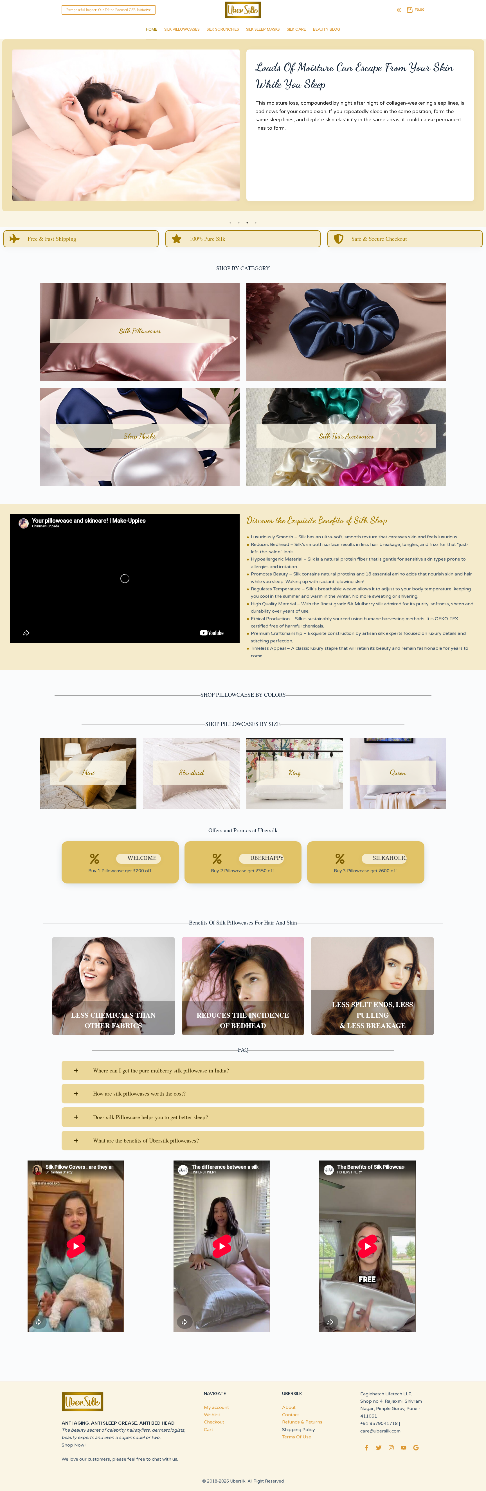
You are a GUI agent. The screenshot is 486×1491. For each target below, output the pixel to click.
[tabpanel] (243, 129)
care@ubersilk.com (380, 1431)
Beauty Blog (326, 29)
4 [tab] (255, 223)
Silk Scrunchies (223, 29)
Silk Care (296, 29)
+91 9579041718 (379, 1423)
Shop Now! (74, 1445)
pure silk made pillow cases (302, 119)
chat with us (164, 1459)
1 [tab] (230, 223)
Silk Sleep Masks (263, 29)
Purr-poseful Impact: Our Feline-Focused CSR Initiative (108, 10)
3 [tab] (247, 223)
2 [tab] (239, 223)
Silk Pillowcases (182, 29)
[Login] (399, 10)
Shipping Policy (298, 1429)
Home (151, 29)
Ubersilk (238, 1481)
